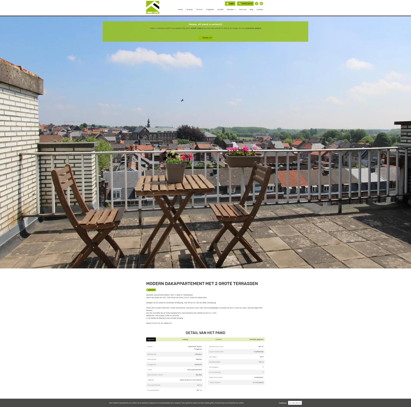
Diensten (231, 9)
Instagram (261, 3)
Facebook (256, 3)
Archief (220, 9)
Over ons (242, 9)
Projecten (210, 9)
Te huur (199, 9)
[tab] (151, 339)
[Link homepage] (152, 7)
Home (180, 9)
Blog (251, 9)
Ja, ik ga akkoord (295, 403)
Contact (260, 9)
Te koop (189, 9)
